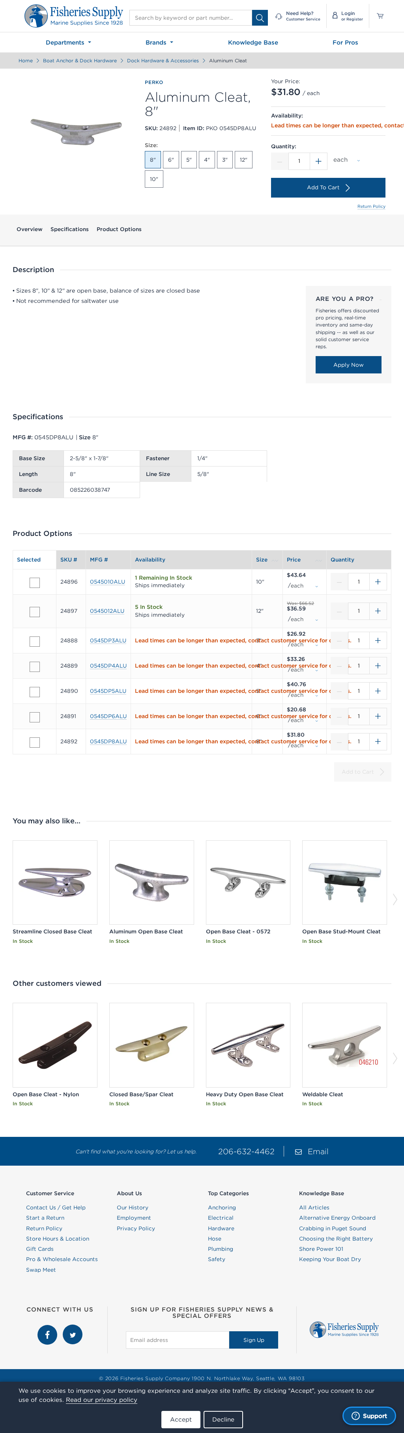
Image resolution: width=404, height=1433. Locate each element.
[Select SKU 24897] (35, 612)
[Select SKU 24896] (35, 583)
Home (26, 60)
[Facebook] (48, 1328)
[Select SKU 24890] (35, 692)
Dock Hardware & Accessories (163, 60)
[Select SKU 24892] (35, 742)
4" (207, 159)
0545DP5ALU (108, 690)
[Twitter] (72, 1328)
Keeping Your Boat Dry (330, 1259)
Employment (134, 1217)
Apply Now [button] (348, 364)
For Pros (345, 42)
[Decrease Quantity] (279, 161)
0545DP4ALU (108, 665)
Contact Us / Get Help (56, 1207)
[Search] (260, 18)
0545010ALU (107, 581)
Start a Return (45, 1217)
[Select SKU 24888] (35, 641)
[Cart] (377, 16)
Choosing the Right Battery (336, 1238)
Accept (181, 1419)
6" (171, 159)
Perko (154, 82)
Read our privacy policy (101, 1399)
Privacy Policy (136, 1228)
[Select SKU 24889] (35, 667)
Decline (223, 1419)
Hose (214, 1238)
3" (225, 159)
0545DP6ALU (108, 716)
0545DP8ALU (108, 741)
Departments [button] (66, 42)
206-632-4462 (246, 1151)
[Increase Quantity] (318, 161)
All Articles (314, 1207)
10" (154, 179)
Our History (132, 1207)
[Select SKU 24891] (35, 717)
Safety (216, 1259)
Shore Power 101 (321, 1248)
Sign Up (253, 1339)
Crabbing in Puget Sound (332, 1228)
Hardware (221, 1228)
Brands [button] (157, 42)
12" (243, 159)
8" (153, 159)
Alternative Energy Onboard (337, 1217)
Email (318, 1151)
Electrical (221, 1217)
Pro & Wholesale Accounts (62, 1259)
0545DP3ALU (108, 640)
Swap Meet (41, 1269)
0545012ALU (107, 610)
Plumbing (220, 1248)
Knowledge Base (253, 42)
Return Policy (371, 206)
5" (189, 159)
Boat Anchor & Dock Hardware (80, 60)
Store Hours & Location (57, 1238)
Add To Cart (323, 187)
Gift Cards (40, 1248)
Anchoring (222, 1207)
